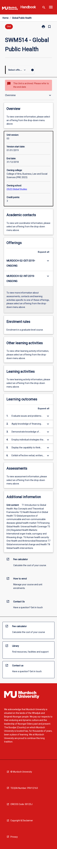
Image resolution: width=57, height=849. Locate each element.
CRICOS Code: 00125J (21, 804)
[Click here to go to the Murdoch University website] (10, 9)
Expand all (43, 252)
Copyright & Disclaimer (21, 820)
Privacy (14, 837)
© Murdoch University (21, 771)
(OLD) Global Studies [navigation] (17, 189)
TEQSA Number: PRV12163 (24, 788)
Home (6, 18)
